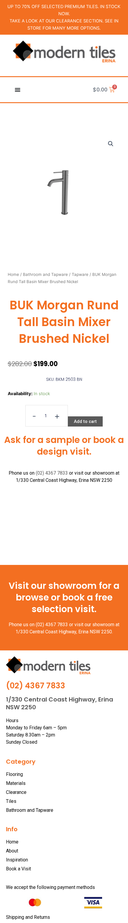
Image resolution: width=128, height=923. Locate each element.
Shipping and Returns (28, 917)
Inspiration (17, 860)
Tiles (11, 801)
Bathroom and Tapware (45, 274)
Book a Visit (18, 869)
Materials (16, 783)
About (12, 851)
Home (13, 274)
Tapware (80, 274)
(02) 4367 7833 (52, 473)
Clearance (16, 792)
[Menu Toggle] (18, 90)
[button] (110, 143)
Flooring (14, 774)
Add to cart (85, 421)
